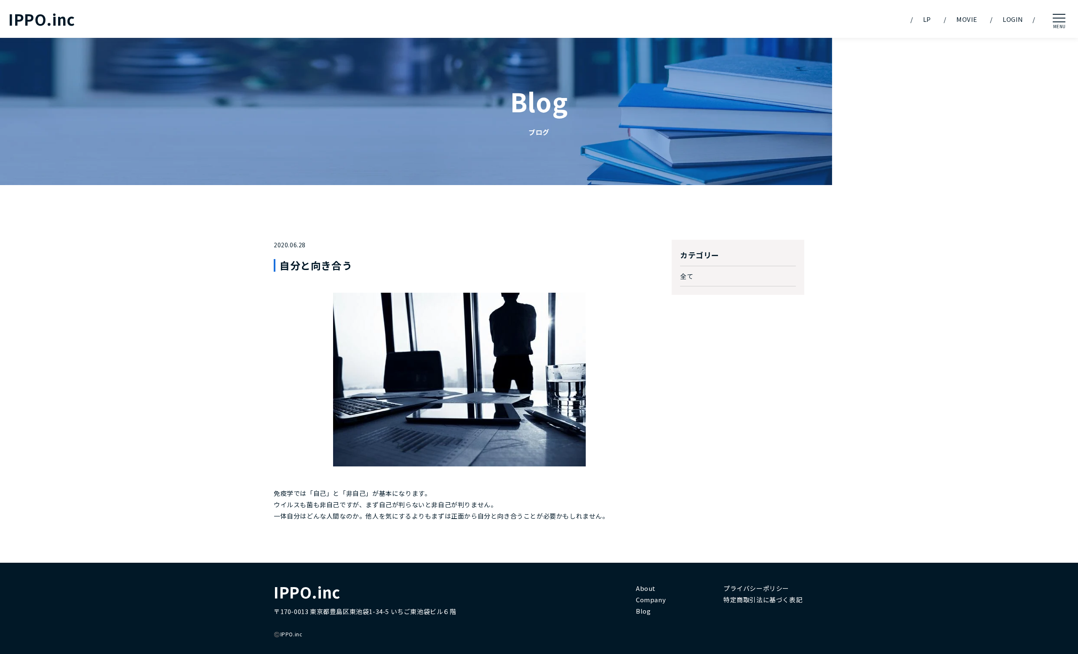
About (646, 588)
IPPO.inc (41, 19)
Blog (643, 610)
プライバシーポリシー (756, 588)
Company (651, 599)
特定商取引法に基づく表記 (762, 599)
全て (686, 276)
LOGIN (1013, 19)
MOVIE (966, 19)
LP (927, 19)
